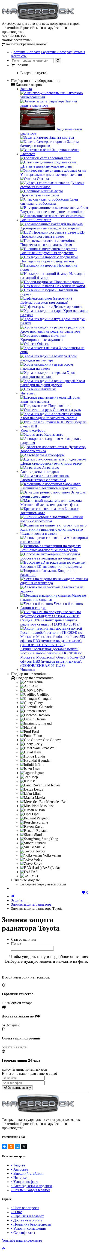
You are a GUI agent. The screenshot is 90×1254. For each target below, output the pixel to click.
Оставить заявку (19, 1087)
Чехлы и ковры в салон (38, 533)
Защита (26, 89)
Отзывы (78, 52)
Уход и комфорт (32, 430)
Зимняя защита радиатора (31, 904)
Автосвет (27, 154)
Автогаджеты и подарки (39, 472)
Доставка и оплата (25, 52)
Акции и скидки (33, 608)
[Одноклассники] (11, 1146)
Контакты (19, 56)
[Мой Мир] (17, 1146)
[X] (24, 1146)
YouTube (22, 1240)
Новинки (27, 670)
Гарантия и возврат (56, 52)
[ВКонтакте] (4, 1146)
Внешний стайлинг (35, 220)
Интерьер (27, 393)
